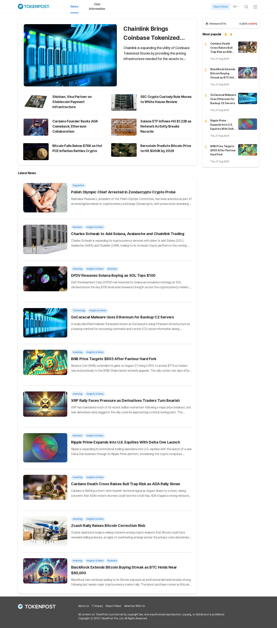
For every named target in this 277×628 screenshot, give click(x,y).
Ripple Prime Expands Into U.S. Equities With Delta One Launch (125, 442)
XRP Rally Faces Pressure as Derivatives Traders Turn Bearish (125, 400)
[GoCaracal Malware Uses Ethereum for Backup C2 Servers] (247, 98)
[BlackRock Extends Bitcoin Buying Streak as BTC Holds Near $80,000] (247, 72)
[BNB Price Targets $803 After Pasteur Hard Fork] (247, 149)
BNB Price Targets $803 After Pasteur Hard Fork (113, 359)
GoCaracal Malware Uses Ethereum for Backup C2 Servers (122, 317)
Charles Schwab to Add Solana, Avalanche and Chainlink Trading (127, 233)
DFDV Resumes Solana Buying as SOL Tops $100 (113, 275)
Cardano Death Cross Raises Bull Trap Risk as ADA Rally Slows (125, 484)
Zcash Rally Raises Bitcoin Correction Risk (108, 525)
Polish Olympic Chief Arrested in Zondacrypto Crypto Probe (123, 192)
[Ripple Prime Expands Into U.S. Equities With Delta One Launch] (247, 124)
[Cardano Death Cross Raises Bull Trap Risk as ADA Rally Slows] (247, 47)
